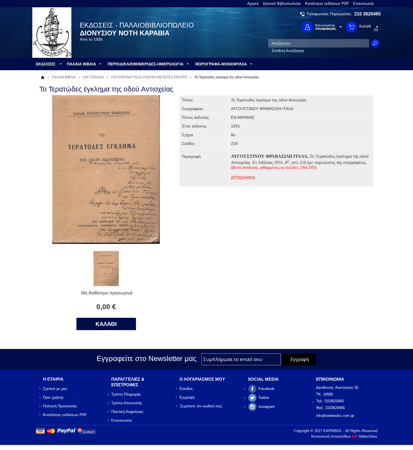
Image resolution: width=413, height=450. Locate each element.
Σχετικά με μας (55, 389)
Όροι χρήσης (53, 397)
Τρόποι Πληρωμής (126, 394)
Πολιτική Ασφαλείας (127, 412)
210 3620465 (367, 14)
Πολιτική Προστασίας (60, 406)
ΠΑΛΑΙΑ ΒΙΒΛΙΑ (64, 77)
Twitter (263, 398)
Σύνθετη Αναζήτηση (288, 51)
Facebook (266, 389)
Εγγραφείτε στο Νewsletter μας (147, 358)
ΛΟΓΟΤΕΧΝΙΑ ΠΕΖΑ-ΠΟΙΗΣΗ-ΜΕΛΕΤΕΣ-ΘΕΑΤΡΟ (149, 77)
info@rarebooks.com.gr (335, 416)
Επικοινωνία (363, 3)
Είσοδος (186, 389)
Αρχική (252, 3)
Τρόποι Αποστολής (126, 403)
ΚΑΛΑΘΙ (106, 324)
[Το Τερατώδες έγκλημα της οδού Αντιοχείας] (106, 284)
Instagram (266, 407)
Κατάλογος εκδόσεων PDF (327, 3)
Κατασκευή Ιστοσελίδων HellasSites (344, 436)
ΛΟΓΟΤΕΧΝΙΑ (93, 77)
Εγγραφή (187, 397)
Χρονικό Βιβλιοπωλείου (282, 3)
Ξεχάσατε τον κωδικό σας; (201, 406)
